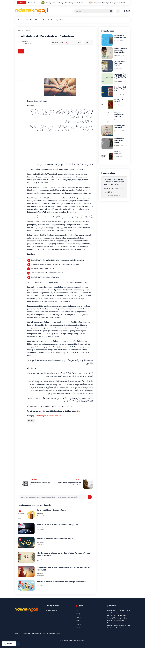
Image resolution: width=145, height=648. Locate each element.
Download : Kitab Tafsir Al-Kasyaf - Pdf (120, 89)
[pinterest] (21, 77)
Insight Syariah (60, 20)
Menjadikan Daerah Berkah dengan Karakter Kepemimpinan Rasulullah (55, 264)
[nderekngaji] (31, 13)
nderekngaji (68, 640)
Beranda (20, 31)
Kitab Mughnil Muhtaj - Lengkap (120, 36)
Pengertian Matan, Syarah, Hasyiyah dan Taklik (90, 3)
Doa (77, 610)
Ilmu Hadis (28, 20)
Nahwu (78, 621)
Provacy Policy (36, 633)
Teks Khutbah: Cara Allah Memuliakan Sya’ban (47, 273)
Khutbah (27, 31)
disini (77, 411)
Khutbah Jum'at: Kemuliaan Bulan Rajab (45, 277)
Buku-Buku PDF (51, 610)
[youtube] (126, 633)
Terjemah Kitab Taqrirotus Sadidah (119, 63)
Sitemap (59, 633)
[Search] (111, 11)
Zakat (78, 628)
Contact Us (26, 633)
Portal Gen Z (47, 20)
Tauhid (78, 624)
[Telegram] (21, 66)
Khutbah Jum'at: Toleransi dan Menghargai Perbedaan (61, 581)
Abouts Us (18, 633)
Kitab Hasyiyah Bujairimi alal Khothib (119, 140)
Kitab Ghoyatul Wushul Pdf (119, 126)
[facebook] (21, 56)
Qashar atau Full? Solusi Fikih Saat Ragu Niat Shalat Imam (120, 76)
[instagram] (121, 633)
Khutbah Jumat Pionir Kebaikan (48, 416)
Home (20, 20)
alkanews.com (50, 614)
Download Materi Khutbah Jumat (42, 268)
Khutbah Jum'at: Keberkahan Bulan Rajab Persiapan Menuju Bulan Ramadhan (57, 260)
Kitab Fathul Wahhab (118, 101)
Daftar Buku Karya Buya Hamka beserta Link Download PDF (120, 50)
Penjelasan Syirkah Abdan (125, 3)
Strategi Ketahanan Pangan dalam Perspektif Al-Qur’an (45, 3)
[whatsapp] (21, 72)
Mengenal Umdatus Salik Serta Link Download (119, 114)
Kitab (36, 20)
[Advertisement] (67, 62)
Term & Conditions (49, 633)
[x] (21, 61)
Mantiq (78, 617)
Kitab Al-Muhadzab (117, 152)
